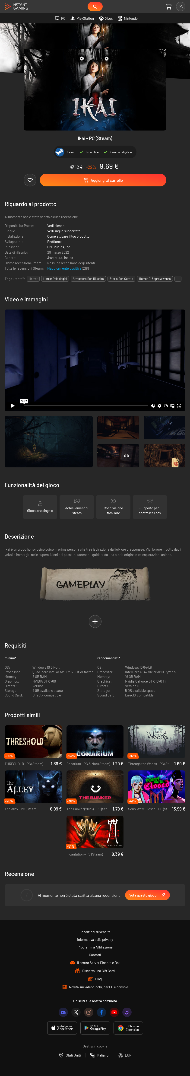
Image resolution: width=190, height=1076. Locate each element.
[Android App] (95, 1028)
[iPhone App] (62, 1028)
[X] (76, 1012)
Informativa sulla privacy (95, 939)
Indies (68, 257)
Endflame (54, 241)
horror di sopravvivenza (155, 279)
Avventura (54, 257)
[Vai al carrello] (168, 6)
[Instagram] (88, 1012)
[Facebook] (101, 1012)
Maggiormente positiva (64, 268)
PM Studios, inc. (59, 247)
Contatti (95, 955)
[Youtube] (114, 1012)
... (178, 279)
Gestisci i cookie (95, 1046)
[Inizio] (16, 6)
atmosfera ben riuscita (88, 279)
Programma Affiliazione (95, 947)
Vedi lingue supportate (63, 231)
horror (33, 279)
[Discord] (63, 1012)
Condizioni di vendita (95, 932)
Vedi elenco (55, 226)
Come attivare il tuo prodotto (68, 236)
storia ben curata (121, 279)
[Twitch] (127, 1012)
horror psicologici (55, 279)
